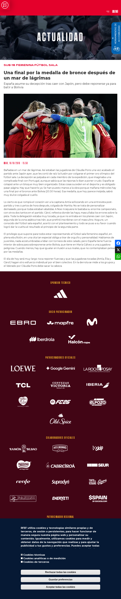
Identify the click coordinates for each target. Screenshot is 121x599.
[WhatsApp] (117, 256)
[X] (117, 249)
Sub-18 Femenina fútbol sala (31, 65)
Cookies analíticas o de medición (44, 558)
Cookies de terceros (36, 562)
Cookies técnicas (34, 554)
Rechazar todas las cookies (60, 572)
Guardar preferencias (60, 579)
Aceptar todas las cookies (60, 587)
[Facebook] (117, 243)
